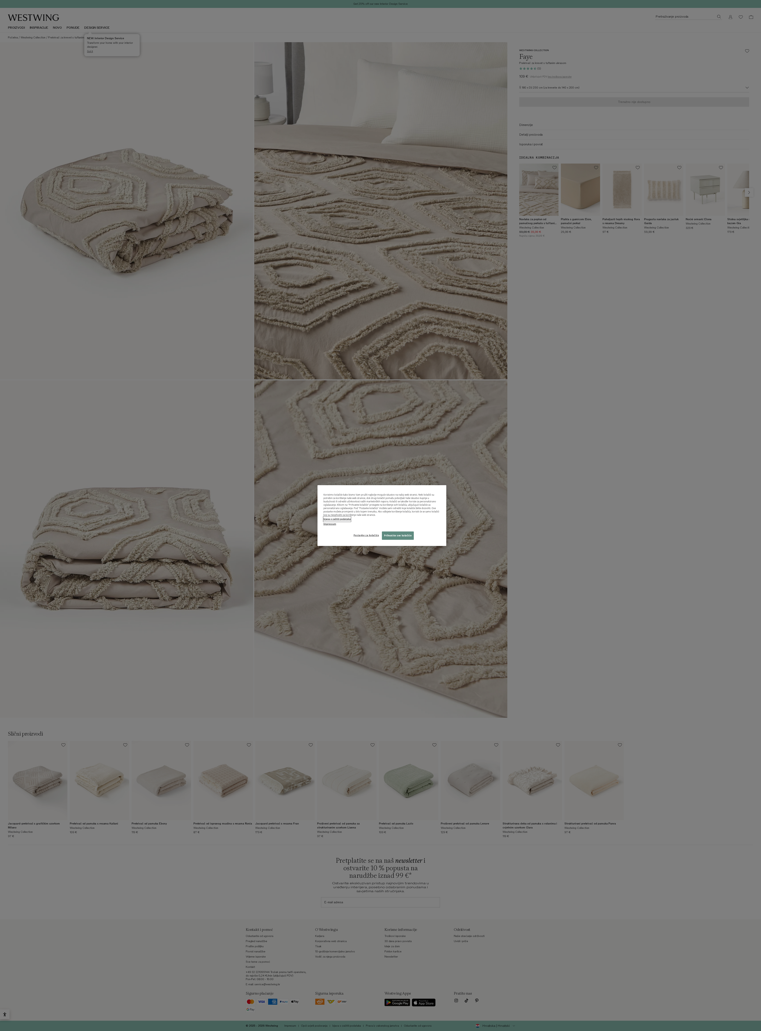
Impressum (329, 524)
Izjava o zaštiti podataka (337, 519)
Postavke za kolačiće (366, 535)
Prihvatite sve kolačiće (398, 535)
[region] (381, 515)
